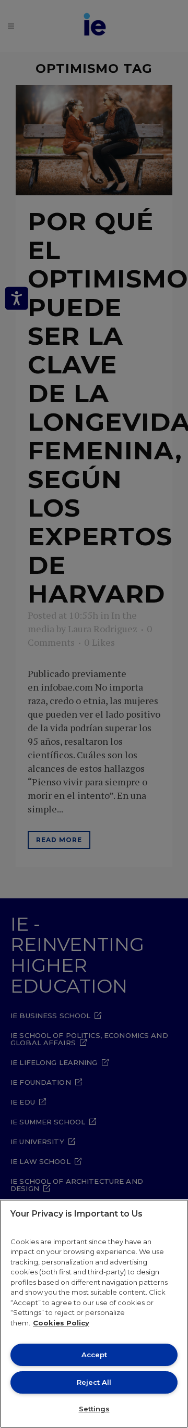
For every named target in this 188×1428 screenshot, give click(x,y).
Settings (94, 1409)
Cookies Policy (61, 1323)
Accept (94, 1354)
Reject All (94, 1382)
